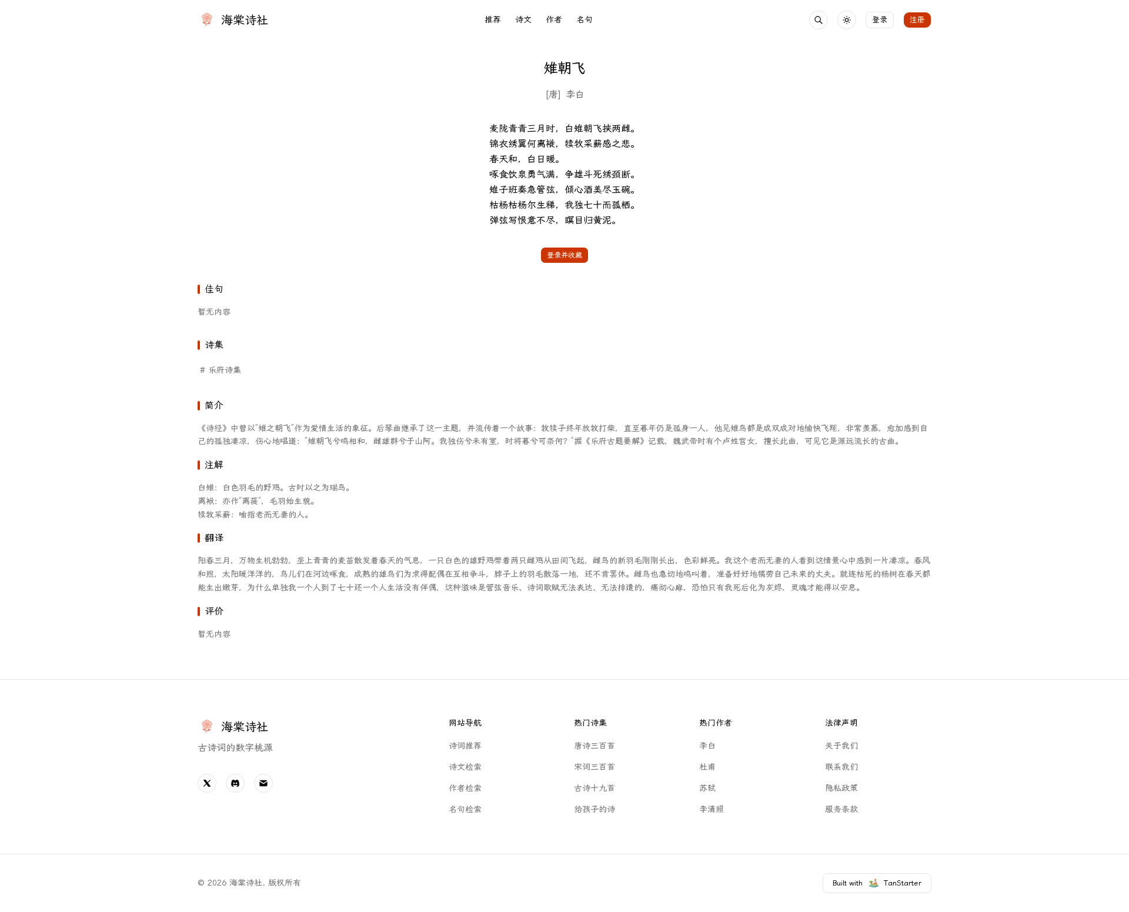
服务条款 (841, 809)
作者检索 (465, 788)
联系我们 (841, 767)
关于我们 (841, 746)
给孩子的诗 (594, 809)
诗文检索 (465, 767)
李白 (575, 94)
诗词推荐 (465, 746)
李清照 (711, 809)
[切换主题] (846, 20)
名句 (584, 20)
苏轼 (707, 788)
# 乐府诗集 (220, 370)
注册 (917, 19)
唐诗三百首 (594, 746)
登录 (879, 19)
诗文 (523, 20)
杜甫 (707, 767)
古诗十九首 (594, 788)
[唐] (553, 94)
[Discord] (235, 783)
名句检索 (465, 809)
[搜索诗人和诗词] (818, 20)
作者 (554, 20)
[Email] (263, 783)
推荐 (493, 20)
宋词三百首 (594, 767)
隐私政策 (841, 788)
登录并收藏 (564, 255)
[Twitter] (207, 783)
